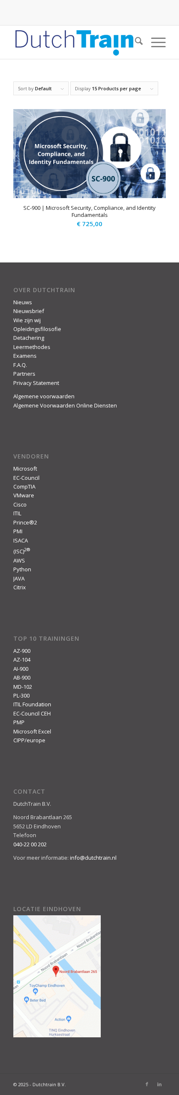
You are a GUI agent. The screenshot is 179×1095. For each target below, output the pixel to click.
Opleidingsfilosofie (37, 329)
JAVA (19, 578)
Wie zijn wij (27, 320)
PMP (19, 722)
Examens (25, 355)
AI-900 (20, 668)
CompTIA (24, 486)
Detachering (28, 337)
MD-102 (22, 686)
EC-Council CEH (32, 713)
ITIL (17, 513)
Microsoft (25, 468)
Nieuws (22, 302)
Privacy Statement (36, 383)
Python (22, 569)
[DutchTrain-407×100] (74, 42)
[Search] (135, 42)
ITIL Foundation (32, 704)
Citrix (19, 587)
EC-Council (26, 477)
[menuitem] (135, 42)
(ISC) (21, 551)
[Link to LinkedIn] (159, 1084)
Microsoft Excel (32, 731)
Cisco (20, 504)
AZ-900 (21, 650)
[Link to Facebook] (147, 1084)
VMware (23, 495)
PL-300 (21, 695)
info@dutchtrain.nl (93, 857)
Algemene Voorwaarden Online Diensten (65, 405)
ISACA (20, 540)
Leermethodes (31, 347)
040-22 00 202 (30, 844)
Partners (24, 373)
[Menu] (154, 42)
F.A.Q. (20, 365)
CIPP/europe (29, 740)
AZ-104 (21, 659)
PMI (17, 531)
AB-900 (21, 677)
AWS (19, 560)
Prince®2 (25, 522)
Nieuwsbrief (28, 311)
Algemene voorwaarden (44, 396)
